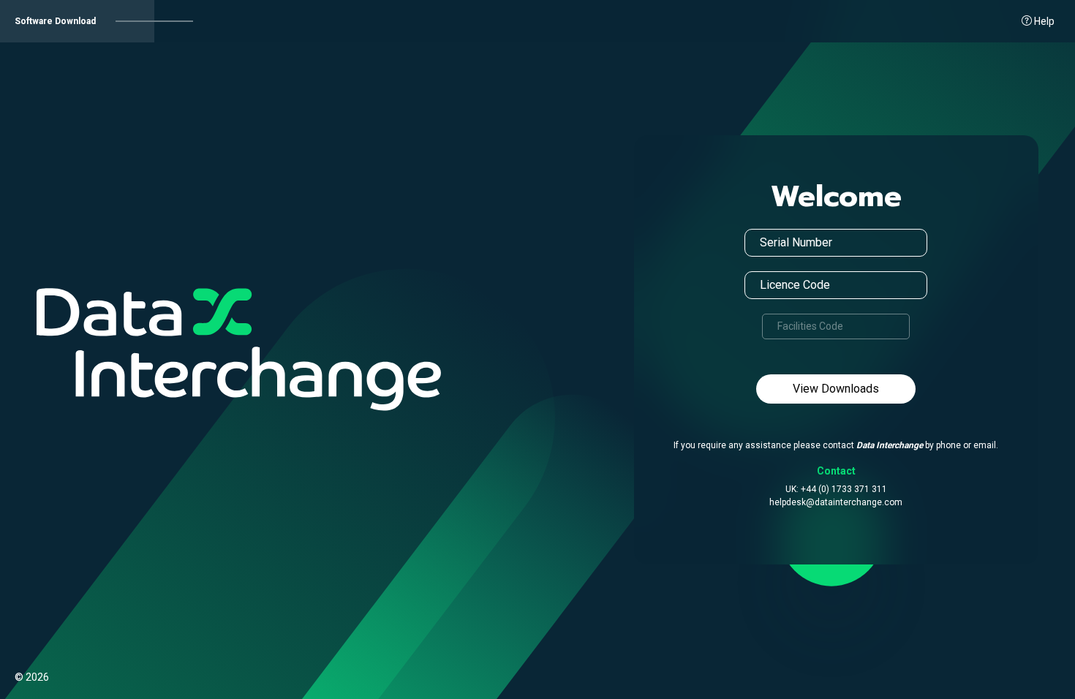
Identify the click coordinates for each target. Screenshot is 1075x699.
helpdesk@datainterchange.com (835, 502)
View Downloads (836, 389)
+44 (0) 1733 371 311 (844, 489)
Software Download (55, 21)
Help (1043, 21)
